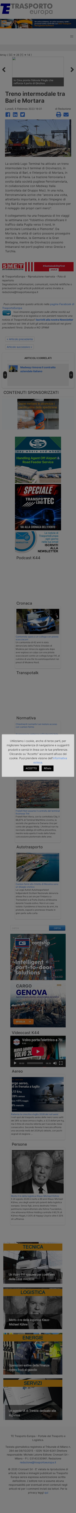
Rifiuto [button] (47, 768)
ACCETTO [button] (31, 768)
